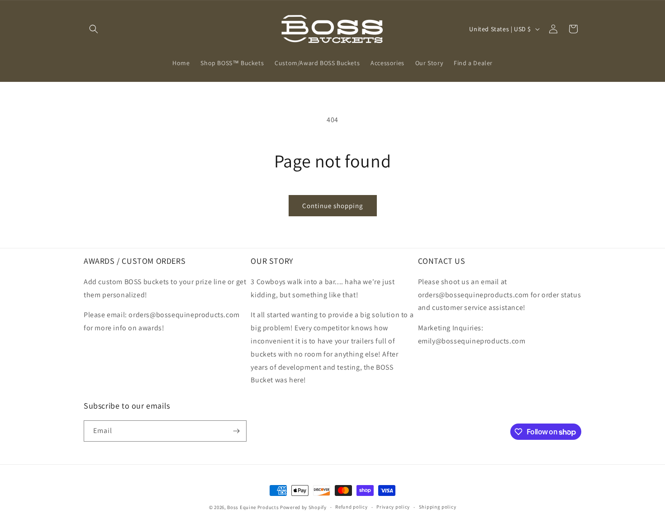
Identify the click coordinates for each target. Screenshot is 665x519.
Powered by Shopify (303, 507)
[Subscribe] (236, 431)
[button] (94, 29)
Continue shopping (332, 205)
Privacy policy (393, 507)
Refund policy (351, 507)
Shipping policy (437, 507)
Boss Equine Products (253, 507)
